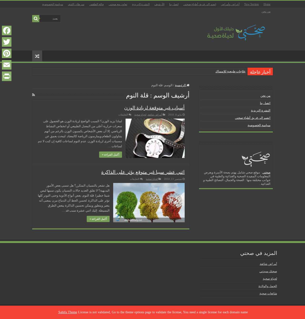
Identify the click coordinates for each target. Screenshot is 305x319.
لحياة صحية (140, 114)
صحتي (266, 172)
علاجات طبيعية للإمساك (230, 71)
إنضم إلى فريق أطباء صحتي (199, 4)
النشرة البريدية (141, 4)
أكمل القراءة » (110, 154)
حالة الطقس (96, 4)
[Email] (6, 65)
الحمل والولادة (268, 286)
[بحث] (35, 18)
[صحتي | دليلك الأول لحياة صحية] (230, 29)
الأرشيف (159, 4)
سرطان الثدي (76, 4)
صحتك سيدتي (268, 271)
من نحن (265, 11)
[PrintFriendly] (6, 76)
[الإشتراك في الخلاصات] (33, 95)
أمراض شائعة (155, 114)
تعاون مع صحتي (118, 4)
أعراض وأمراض (230, 4)
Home (267, 4)
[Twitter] (6, 42)
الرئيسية (181, 85)
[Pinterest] (6, 53)
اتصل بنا (173, 4)
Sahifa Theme (67, 312)
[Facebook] (6, 30)
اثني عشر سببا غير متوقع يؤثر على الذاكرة (143, 172)
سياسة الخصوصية (52, 4)
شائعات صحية (268, 293)
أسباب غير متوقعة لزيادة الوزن (154, 107)
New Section (251, 4)
